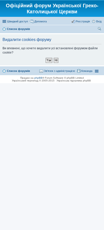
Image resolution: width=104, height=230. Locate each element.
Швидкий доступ (17, 21)
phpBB (38, 77)
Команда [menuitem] (86, 70)
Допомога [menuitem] (40, 21)
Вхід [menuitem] (98, 21)
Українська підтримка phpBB (74, 80)
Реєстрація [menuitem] (83, 21)
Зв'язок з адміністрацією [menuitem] (59, 70)
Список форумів (18, 70)
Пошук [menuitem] (99, 29)
